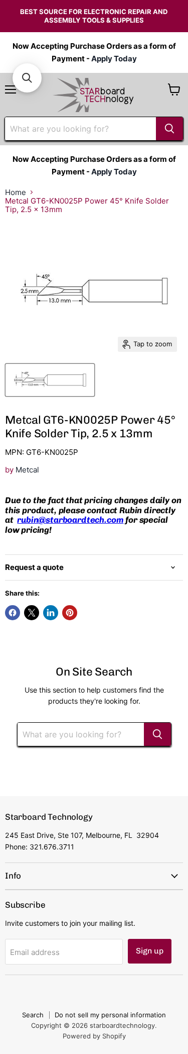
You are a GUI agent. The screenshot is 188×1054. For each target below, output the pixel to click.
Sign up (149, 950)
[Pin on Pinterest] (69, 612)
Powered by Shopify (94, 1036)
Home (15, 192)
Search (33, 1015)
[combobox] (80, 128)
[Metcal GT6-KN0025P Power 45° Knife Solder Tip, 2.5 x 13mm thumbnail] (50, 380)
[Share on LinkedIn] (50, 612)
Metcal (27, 469)
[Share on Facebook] (12, 612)
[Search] (169, 128)
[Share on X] (31, 612)
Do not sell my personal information (110, 1015)
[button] (27, 77)
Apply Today (114, 58)
